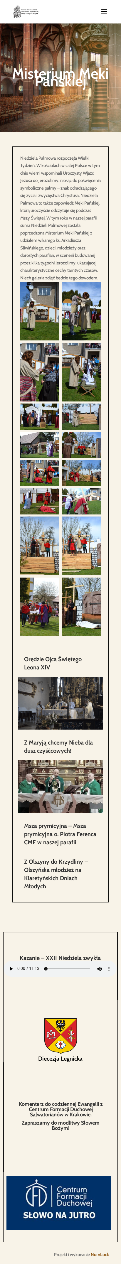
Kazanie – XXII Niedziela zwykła (60, 957)
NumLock (100, 1254)
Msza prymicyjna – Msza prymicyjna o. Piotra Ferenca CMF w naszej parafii (60, 834)
